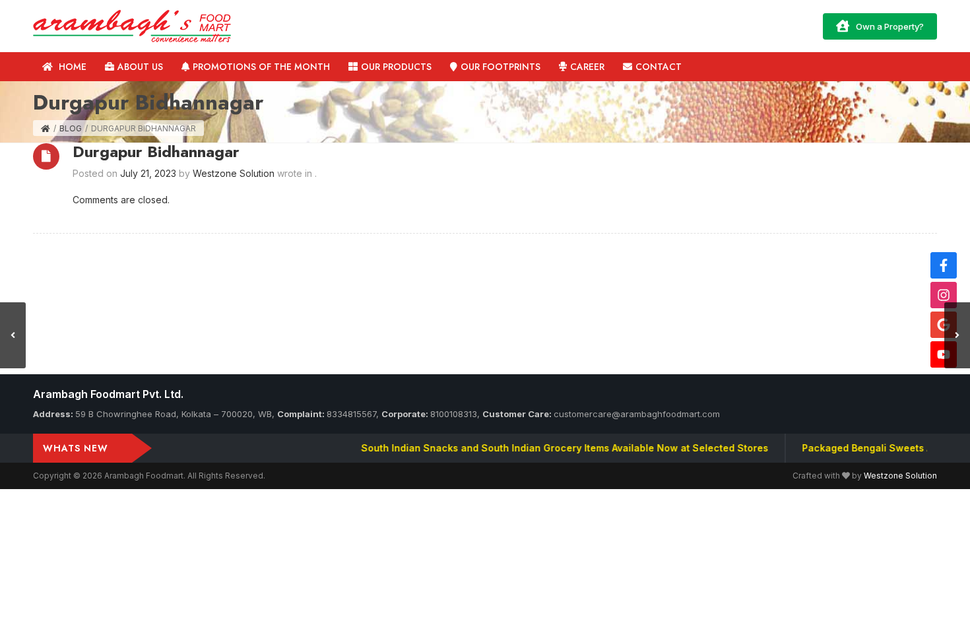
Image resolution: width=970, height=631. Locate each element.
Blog (70, 128)
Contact (658, 66)
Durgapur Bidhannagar (156, 151)
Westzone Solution (900, 476)
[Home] (45, 128)
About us (140, 66)
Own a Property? (890, 26)
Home (71, 66)
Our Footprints (500, 66)
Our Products (396, 66)
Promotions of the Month (261, 66)
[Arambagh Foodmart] (132, 24)
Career (587, 66)
